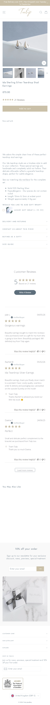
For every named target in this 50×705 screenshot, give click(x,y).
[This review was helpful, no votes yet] (38, 351)
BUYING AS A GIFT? (12, 237)
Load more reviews (25, 470)
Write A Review (25, 292)
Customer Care (9, 633)
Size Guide (8, 244)
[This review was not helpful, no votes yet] (42, 351)
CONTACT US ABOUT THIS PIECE (18, 229)
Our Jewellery (8, 640)
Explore (6, 648)
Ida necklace (24, 179)
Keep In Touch (8, 656)
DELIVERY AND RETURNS (14, 221)
